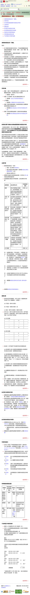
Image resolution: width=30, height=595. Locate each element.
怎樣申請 (6, 24)
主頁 (3, 12)
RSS (15, 6)
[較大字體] (27, 6)
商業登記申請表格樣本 (9, 32)
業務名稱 (6, 26)
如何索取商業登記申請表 (10, 30)
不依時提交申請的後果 (9, 36)
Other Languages (17, 4)
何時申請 (6, 20)
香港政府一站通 (14, 513)
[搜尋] (19, 9)
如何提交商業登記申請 (9, 28)
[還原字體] (24, 6)
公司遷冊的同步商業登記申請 (17, 102)
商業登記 (18, 12)
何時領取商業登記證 (9, 34)
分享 (12, 6)
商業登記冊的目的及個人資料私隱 (18, 280)
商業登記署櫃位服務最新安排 (18, 396)
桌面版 (2, 4)
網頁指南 (3, 6)
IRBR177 (23, 257)
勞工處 (26, 175)
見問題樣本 (23, 144)
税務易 (21, 402)
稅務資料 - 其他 (10, 12)
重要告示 (7, 586)
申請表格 (16, 167)
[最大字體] (29, 6)
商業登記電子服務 (20, 407)
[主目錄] (1, 1)
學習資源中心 (7, 408)
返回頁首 (25, 84)
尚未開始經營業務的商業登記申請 (12, 22)
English (8, 4)
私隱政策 (3, 587)
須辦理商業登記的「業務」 (10, 19)
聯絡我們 (8, 6)
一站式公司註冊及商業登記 (16, 98)
